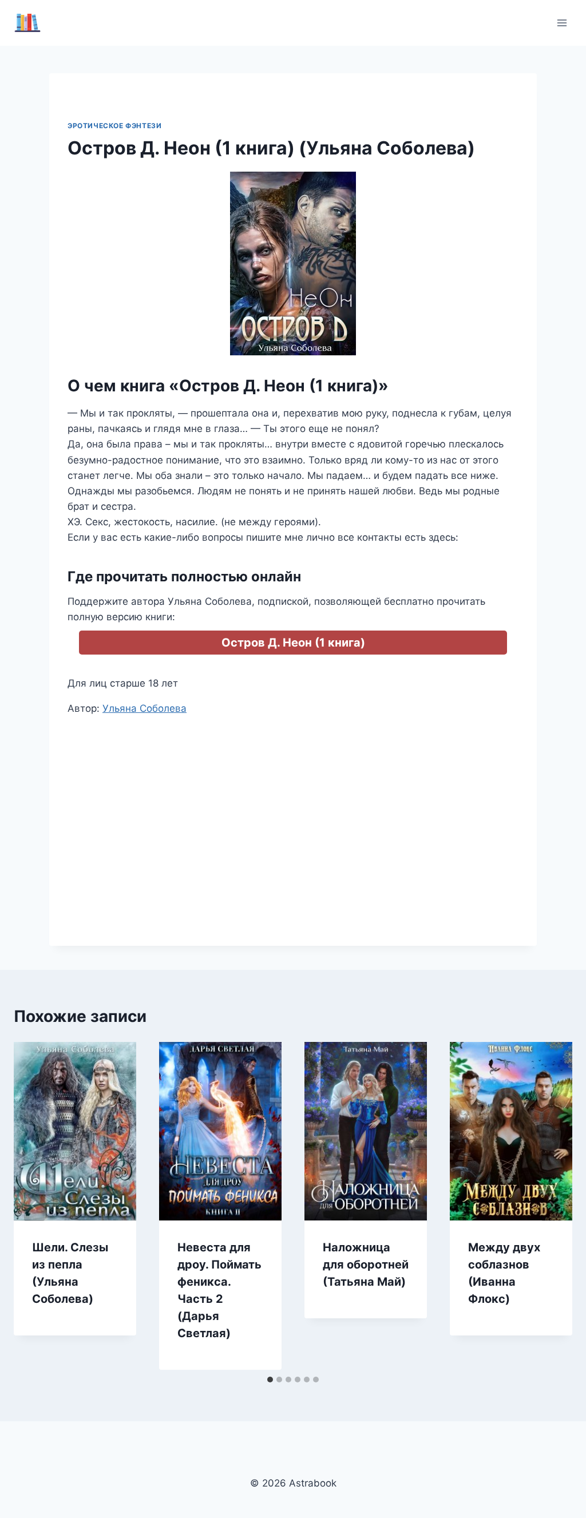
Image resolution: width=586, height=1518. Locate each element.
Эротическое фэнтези (114, 125)
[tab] (270, 1379)
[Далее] (551, 1205)
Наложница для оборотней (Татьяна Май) (366, 1264)
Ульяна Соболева (144, 708)
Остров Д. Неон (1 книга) (293, 642)
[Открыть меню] (561, 22)
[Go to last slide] (34, 1205)
